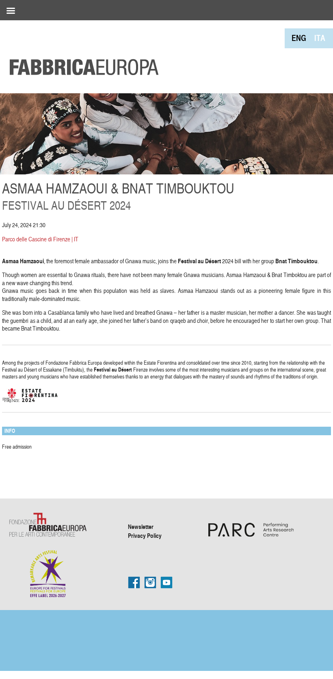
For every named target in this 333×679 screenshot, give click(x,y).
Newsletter (141, 526)
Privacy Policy (145, 535)
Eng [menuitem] (299, 38)
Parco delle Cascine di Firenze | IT (40, 239)
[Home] (81, 48)
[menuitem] (299, 38)
